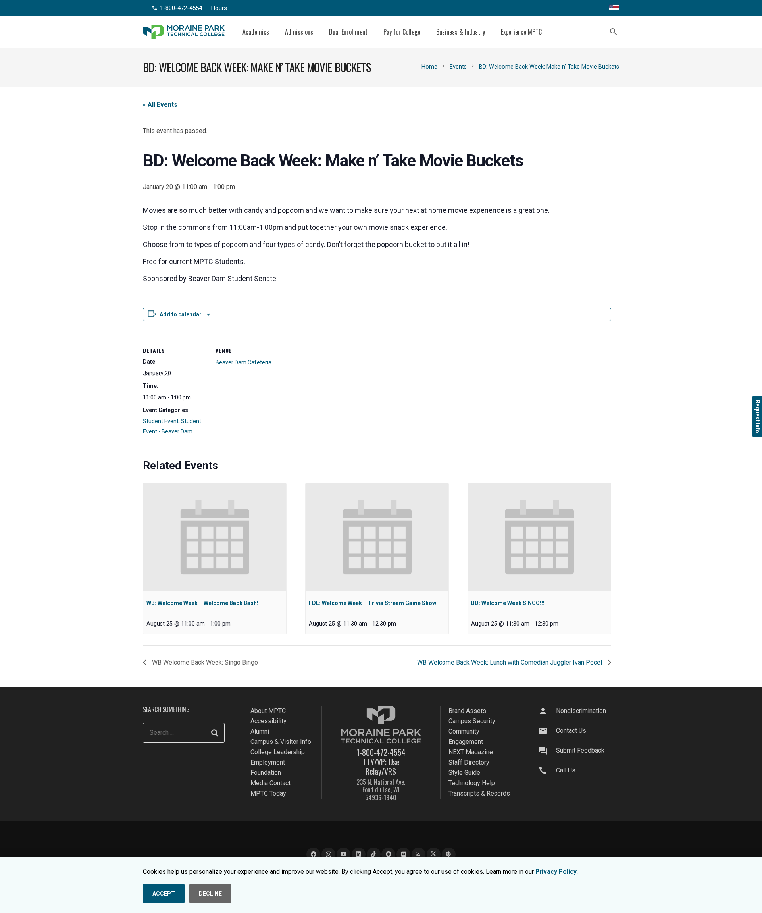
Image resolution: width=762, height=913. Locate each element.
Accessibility (268, 721)
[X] (434, 854)
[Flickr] (403, 854)
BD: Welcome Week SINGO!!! (508, 603)
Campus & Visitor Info (280, 741)
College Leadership (277, 752)
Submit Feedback (580, 750)
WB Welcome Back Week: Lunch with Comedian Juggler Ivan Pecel (510, 662)
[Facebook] (313, 854)
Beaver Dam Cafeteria (243, 362)
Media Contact (270, 783)
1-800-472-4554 (381, 752)
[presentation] (214, 537)
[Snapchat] (388, 854)
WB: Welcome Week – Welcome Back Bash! (202, 603)
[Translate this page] (614, 8)
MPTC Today (268, 793)
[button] (274, 31)
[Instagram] (328, 854)
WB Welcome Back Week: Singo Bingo (204, 662)
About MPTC (268, 711)
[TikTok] (374, 854)
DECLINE (210, 893)
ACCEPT (163, 893)
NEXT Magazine (470, 752)
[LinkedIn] (359, 854)
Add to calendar (181, 314)
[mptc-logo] (184, 32)
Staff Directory (468, 762)
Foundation (265, 772)
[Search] (214, 732)
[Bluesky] (449, 854)
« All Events (160, 104)
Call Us (565, 770)
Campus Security (471, 721)
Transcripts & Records (479, 793)
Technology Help (471, 783)
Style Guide (464, 772)
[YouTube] (343, 854)
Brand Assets (467, 711)
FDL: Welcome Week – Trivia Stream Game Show (372, 603)
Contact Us (571, 730)
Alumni (259, 731)
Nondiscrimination (581, 711)
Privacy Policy (556, 871)
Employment (267, 762)
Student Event (161, 421)
